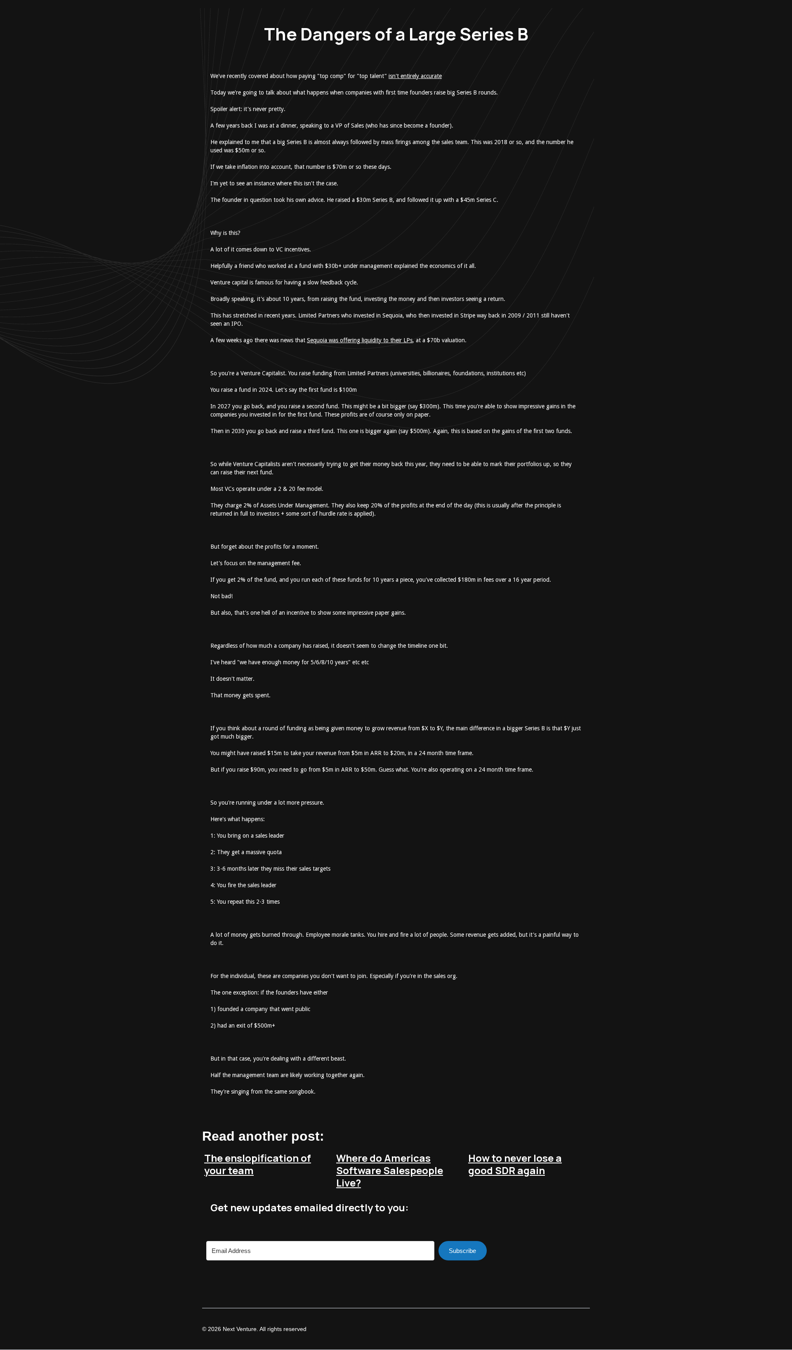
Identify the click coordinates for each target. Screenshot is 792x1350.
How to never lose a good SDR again (515, 1164)
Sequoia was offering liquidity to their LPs (359, 340)
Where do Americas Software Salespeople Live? (389, 1170)
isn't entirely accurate (415, 76)
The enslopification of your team (257, 1164)
